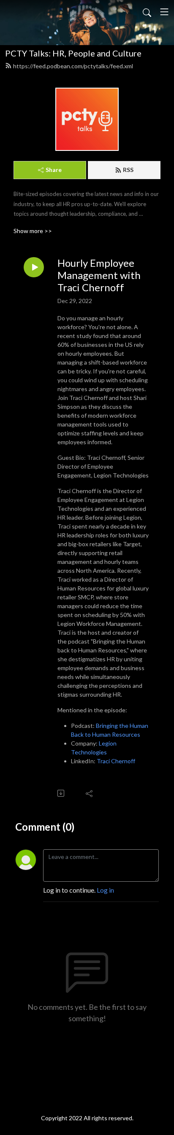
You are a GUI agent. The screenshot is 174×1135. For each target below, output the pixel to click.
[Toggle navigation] (164, 12)
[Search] (147, 11)
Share (54, 169)
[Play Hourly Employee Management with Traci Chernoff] (34, 267)
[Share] (90, 793)
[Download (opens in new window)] (61, 793)
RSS (128, 169)
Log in (105, 890)
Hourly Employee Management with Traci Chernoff (99, 275)
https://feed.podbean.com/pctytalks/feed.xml (73, 66)
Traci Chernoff (116, 761)
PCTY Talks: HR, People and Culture (73, 53)
